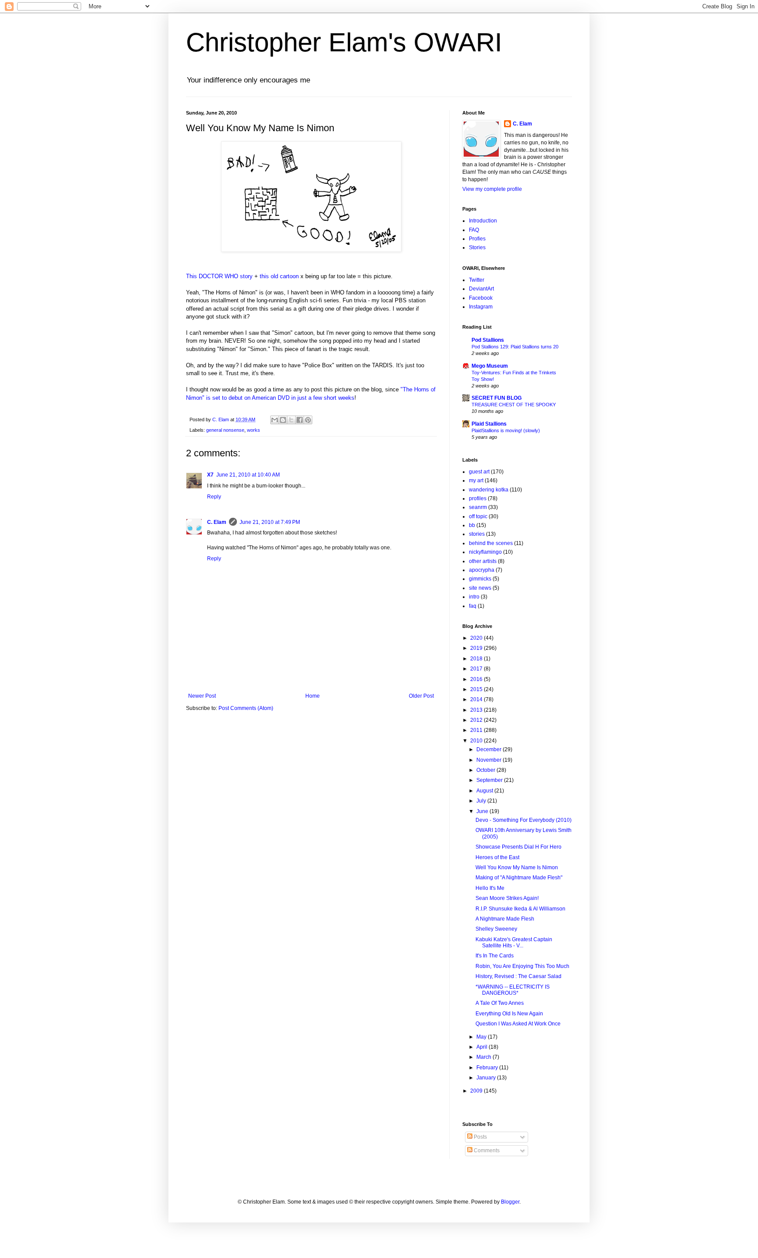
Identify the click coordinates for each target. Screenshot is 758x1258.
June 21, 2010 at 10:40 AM (248, 475)
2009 (477, 1091)
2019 (477, 648)
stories (477, 534)
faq (472, 606)
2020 (477, 638)
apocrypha (481, 570)
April (482, 1047)
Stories (477, 247)
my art (476, 480)
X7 (210, 475)
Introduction (483, 221)
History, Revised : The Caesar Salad (518, 976)
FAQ (474, 230)
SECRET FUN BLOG (497, 398)
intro (474, 597)
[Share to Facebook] (299, 420)
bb (472, 525)
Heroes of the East (497, 857)
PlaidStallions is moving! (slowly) (506, 430)
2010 (477, 741)
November (489, 760)
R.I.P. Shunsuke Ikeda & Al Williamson (520, 909)
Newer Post (202, 696)
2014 (477, 699)
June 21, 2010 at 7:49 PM (270, 522)
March (484, 1057)
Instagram (481, 307)
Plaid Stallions (489, 424)
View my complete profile (492, 189)
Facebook (481, 298)
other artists (483, 561)
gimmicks (480, 579)
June (483, 811)
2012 (477, 720)
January (486, 1078)
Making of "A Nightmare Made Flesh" (519, 878)
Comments (486, 1150)
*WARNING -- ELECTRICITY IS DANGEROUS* (513, 990)
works (253, 430)
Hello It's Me (490, 888)
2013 (477, 710)
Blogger (510, 1202)
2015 (477, 689)
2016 (477, 679)
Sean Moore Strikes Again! (507, 898)
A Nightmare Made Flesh (505, 919)
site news (480, 588)
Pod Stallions (488, 340)
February (487, 1067)
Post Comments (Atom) (245, 708)
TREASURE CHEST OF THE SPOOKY (514, 404)
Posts (479, 1137)
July (481, 801)
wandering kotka (488, 490)
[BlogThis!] (283, 420)
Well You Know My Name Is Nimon (517, 867)
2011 (477, 730)
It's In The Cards (495, 956)
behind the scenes (491, 543)
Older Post (421, 696)
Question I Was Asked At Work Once (518, 1024)
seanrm (478, 507)
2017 (477, 669)
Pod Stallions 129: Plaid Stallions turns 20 (515, 346)
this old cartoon (279, 276)
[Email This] (274, 420)
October (486, 770)
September (490, 780)
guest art (479, 472)
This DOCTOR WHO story (219, 276)
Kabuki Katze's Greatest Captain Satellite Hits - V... (514, 942)
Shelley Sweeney (496, 929)
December (489, 749)
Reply (214, 497)
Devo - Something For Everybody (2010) (524, 820)
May (482, 1037)
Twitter (476, 280)
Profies (477, 239)
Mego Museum (490, 366)
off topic (478, 516)
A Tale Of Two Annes (500, 1003)
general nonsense (225, 430)
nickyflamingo (485, 552)
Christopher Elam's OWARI (344, 42)
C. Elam (216, 522)
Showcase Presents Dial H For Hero (518, 847)
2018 (477, 659)
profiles (477, 498)
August (485, 791)
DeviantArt (481, 289)
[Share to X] (291, 420)
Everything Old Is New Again (509, 1014)
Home (312, 696)
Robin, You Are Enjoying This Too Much (522, 966)
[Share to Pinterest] (308, 420)
